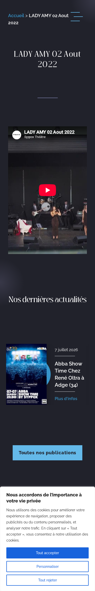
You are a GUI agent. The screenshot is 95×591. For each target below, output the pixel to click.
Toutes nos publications (48, 452)
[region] (47, 539)
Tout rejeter (47, 580)
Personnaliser (47, 567)
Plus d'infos (66, 398)
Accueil (16, 15)
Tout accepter (47, 553)
